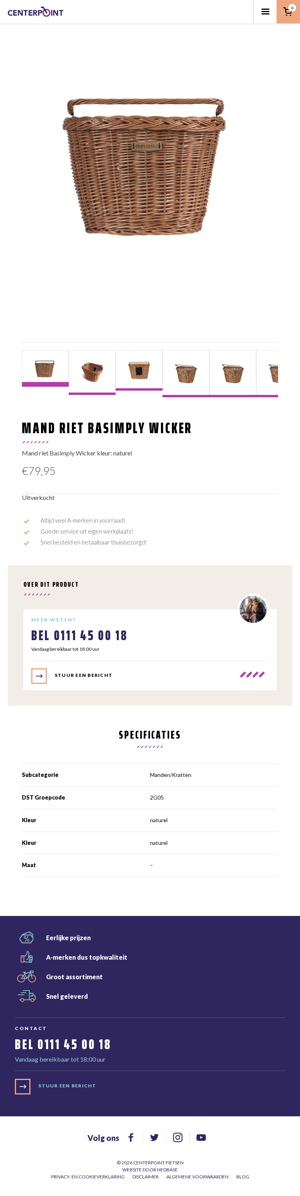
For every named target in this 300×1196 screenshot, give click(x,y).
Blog (242, 1177)
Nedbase (167, 1170)
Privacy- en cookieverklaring (88, 1177)
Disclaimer (145, 1177)
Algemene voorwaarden (197, 1177)
